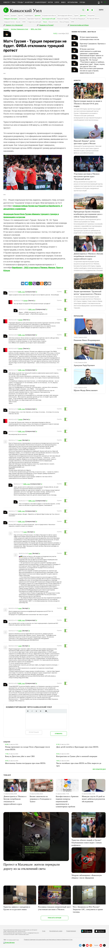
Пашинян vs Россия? (46, 25)
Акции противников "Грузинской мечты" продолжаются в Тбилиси (87, 292)
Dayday (25, 300)
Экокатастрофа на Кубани (79, 25)
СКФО (24, 22)
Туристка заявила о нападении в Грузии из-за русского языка (16, 908)
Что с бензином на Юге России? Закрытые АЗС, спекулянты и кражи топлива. (88, 909)
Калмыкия (22, 19)
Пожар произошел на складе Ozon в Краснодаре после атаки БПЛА (27, 748)
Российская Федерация (77, 19)
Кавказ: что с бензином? (14, 25)
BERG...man (21, 292)
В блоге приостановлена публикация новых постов (89, 38)
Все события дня (99, 769)
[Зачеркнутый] (40, 711)
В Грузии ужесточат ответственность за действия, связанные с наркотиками (90, 51)
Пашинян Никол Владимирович (87, 340)
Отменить (58, 733)
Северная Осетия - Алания (12, 22)
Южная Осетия (53, 22)
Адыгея (20, 15)
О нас (43, 931)
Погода (82, 2)
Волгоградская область (65, 15)
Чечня (45, 22)
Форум (50, 2)
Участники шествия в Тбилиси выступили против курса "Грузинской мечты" (86, 176)
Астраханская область (49, 15)
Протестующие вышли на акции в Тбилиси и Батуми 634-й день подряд (88, 103)
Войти (101, 10)
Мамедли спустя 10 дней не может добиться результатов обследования (93, 799)
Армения (37, 15)
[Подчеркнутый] (36, 711)
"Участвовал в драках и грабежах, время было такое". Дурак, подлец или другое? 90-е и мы (92, 64)
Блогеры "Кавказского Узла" (19, 29)
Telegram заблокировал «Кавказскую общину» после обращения (87, 876)
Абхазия (6, 15)
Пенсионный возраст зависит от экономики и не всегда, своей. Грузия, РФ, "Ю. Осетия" (91, 57)
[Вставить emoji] (46, 711)
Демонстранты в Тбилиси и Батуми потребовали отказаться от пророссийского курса (88, 256)
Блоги (57, 2)
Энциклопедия (40, 2)
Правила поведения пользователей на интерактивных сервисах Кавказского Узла (48, 939)
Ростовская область (93, 19)
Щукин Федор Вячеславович (86, 390)
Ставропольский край (34, 22)
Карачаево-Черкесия (33, 19)
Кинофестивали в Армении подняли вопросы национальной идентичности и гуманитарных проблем (67, 801)
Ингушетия (91, 15)
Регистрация (34, 732)
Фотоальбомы (73, 2)
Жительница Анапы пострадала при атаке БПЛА (25, 763)
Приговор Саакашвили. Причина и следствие (92, 44)
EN (105, 2)
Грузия (76, 15)
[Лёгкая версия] (99, 2)
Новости (6, 2)
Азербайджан (28, 15)
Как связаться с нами (55, 931)
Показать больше (54, 918)
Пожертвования (71, 931)
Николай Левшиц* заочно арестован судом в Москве (85, 142)
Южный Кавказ (64, 22)
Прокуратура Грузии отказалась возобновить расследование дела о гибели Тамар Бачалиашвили (88, 214)
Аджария (13, 15)
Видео (63, 2)
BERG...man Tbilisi (36, 29)
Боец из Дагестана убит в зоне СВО (20, 756)
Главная (6, 29)
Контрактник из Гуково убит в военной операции (76, 756)
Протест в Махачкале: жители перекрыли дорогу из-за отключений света (31, 866)
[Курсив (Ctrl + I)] (32, 711)
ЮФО (72, 22)
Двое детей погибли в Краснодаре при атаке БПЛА (77, 747)
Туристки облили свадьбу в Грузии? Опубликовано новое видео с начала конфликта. (87, 842)
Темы (13, 2)
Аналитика (29, 2)
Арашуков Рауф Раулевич (84, 365)
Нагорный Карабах (63, 19)
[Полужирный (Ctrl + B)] (28, 711)
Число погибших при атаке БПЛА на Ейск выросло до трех (78, 764)
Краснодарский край (48, 19)
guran (20, 440)
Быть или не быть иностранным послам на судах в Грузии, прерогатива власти (91, 70)
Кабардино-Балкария (10, 19)
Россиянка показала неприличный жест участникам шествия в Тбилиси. (54, 908)
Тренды (20, 2)
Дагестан (83, 15)
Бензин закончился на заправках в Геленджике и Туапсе (40, 799)
